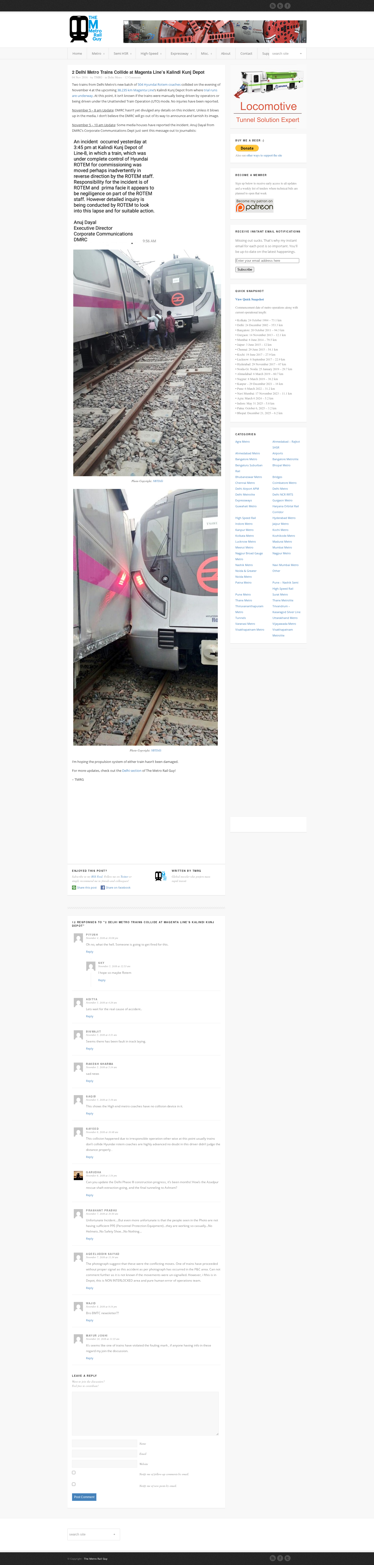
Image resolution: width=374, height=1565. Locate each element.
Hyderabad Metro (284, 518)
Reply (89, 951)
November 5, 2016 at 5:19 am (101, 1100)
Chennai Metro (245, 483)
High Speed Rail (245, 518)
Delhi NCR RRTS (282, 494)
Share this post (87, 887)
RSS (273, 1558)
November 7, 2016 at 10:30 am (102, 1213)
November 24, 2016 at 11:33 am (102, 1339)
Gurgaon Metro (282, 500)
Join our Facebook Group (287, 6)
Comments (133, 77)
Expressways (243, 500)
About (226, 53)
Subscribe (244, 269)
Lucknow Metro (245, 541)
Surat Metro (280, 594)
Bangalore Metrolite (285, 459)
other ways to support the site (264, 155)
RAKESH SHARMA (99, 1064)
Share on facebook (118, 887)
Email (142, 1454)
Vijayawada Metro (284, 624)
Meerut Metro (244, 547)
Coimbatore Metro (284, 483)
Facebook (280, 1558)
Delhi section (131, 770)
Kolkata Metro (244, 536)
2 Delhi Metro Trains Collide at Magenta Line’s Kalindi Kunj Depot (138, 72)
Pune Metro (243, 594)
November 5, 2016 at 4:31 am (101, 1035)
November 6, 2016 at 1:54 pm (101, 1175)
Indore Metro (244, 524)
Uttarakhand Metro (285, 618)
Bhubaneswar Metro (248, 477)
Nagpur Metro (281, 553)
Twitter (124, 876)
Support (268, 53)
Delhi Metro (115, 77)
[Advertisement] (146, 821)
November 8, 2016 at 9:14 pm (101, 1306)
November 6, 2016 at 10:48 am (102, 1132)
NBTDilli (158, 481)
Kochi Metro (280, 530)
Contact (246, 53)
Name (142, 1443)
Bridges (277, 477)
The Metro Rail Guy (95, 1558)
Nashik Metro (244, 565)
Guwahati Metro (246, 506)
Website (143, 1464)
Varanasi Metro (245, 624)
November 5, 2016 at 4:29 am (101, 1002)
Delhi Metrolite (245, 494)
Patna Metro (243, 582)
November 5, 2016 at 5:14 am (101, 1067)
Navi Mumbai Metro (285, 565)
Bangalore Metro (246, 459)
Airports (277, 453)
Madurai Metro (282, 541)
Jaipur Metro (280, 524)
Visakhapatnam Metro (249, 629)
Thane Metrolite (282, 600)
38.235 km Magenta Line (135, 90)
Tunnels (240, 618)
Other (276, 571)
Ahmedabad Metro (247, 453)
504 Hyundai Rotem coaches (159, 84)
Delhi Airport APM (247, 488)
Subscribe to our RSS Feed (273, 6)
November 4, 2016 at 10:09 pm (102, 938)
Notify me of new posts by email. (158, 1486)
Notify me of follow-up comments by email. (164, 1474)
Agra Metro (242, 441)
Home (77, 53)
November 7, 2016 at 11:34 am (102, 1257)
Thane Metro (243, 600)
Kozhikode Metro (283, 536)
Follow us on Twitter (280, 6)
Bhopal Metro (281, 465)
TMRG (98, 77)
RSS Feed (97, 876)
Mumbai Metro (282, 547)
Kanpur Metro (244, 530)
